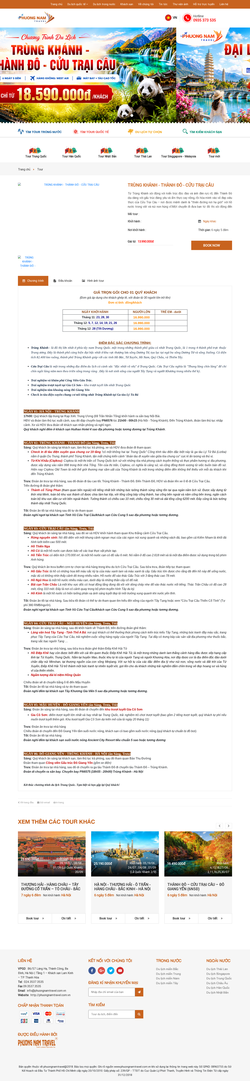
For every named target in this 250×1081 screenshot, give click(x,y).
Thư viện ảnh (180, 4)
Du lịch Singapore (218, 973)
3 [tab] (125, 116)
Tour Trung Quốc (35, 156)
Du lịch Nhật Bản (217, 992)
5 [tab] (132, 116)
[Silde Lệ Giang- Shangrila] (125, 75)
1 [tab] (118, 116)
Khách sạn (126, 4)
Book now (211, 245)
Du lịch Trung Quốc (219, 978)
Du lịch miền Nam (167, 978)
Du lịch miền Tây (167, 983)
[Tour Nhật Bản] (107, 149)
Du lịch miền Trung (168, 973)
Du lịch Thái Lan (217, 969)
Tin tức (163, 4)
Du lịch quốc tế (77, 4)
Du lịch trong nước (104, 4)
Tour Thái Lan (143, 156)
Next (228, 826)
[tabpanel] (125, 75)
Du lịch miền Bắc (167, 969)
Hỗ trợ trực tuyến (203, 4)
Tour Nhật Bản (107, 156)
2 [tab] (121, 116)
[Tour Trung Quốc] (35, 149)
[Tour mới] (214, 149)
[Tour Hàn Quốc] (71, 149)
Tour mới (214, 156)
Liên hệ (224, 4)
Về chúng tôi (146, 4)
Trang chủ (56, 4)
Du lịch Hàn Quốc (218, 987)
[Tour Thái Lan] (142, 149)
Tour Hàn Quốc (71, 156)
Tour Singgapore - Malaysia (178, 156)
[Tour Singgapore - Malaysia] (178, 149)
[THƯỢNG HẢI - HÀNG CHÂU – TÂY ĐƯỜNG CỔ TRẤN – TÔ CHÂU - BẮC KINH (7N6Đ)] (52, 853)
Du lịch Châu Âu (217, 983)
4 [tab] (128, 116)
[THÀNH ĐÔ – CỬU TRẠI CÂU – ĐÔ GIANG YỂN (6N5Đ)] (198, 853)
